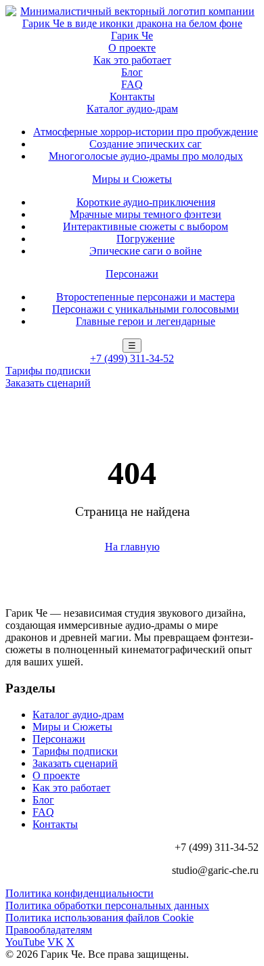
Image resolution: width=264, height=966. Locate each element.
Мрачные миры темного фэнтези (145, 214)
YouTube (25, 942)
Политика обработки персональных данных (107, 905)
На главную (132, 546)
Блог (132, 72)
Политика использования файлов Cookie (99, 917)
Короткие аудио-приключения (145, 202)
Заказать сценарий (48, 383)
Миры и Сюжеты (132, 179)
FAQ (132, 84)
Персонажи (132, 274)
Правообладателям (48, 930)
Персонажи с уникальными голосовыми (145, 309)
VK (55, 942)
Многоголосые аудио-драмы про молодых (146, 156)
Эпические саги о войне (145, 251)
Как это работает (132, 60)
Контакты (132, 96)
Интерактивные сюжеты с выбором (145, 226)
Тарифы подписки (48, 370)
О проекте (132, 47)
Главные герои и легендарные (145, 321)
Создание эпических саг (145, 144)
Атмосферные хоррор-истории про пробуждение (145, 131)
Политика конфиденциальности (79, 893)
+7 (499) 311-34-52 (132, 358)
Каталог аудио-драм (132, 108)
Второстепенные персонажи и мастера (145, 297)
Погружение (145, 238)
